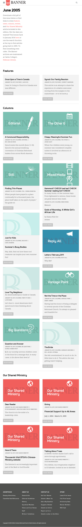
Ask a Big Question (47, 501)
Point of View (26, 298)
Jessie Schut (48, 142)
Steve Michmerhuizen (51, 461)
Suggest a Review (46, 504)
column (11, 24)
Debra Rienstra (31, 191)
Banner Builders (65, 504)
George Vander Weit (11, 348)
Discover (24, 240)
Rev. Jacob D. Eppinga (51, 352)
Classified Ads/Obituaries (11, 498)
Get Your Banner (46, 495)
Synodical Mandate (28, 504)
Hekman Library (9, 60)
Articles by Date (65, 501)
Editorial (25, 140)
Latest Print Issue (65, 495)
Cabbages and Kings (67, 350)
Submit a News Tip (47, 498)
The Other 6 (64, 140)
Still (23, 191)
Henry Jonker (48, 300)
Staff (23, 511)
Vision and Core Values (29, 508)
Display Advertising (9, 495)
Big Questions (26, 346)
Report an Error (46, 511)
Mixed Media (65, 202)
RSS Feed (63, 508)
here (17, 38)
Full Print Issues (65, 498)
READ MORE (8, 93)
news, (5, 24)
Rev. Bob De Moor (10, 142)
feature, (17, 21)
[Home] (18, 2)
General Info (26, 495)
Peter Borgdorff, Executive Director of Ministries (21, 409)
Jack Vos (25, 82)
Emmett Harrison (67, 82)
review (17, 24)
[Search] (76, 2)
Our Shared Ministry (14, 26)
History (24, 501)
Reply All (64, 257)
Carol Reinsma (9, 242)
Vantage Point (65, 298)
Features (19, 82)
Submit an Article (46, 508)
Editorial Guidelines (28, 498)
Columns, (18, 140)
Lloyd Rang (8, 300)
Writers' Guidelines (28, 514)
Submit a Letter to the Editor (50, 514)
